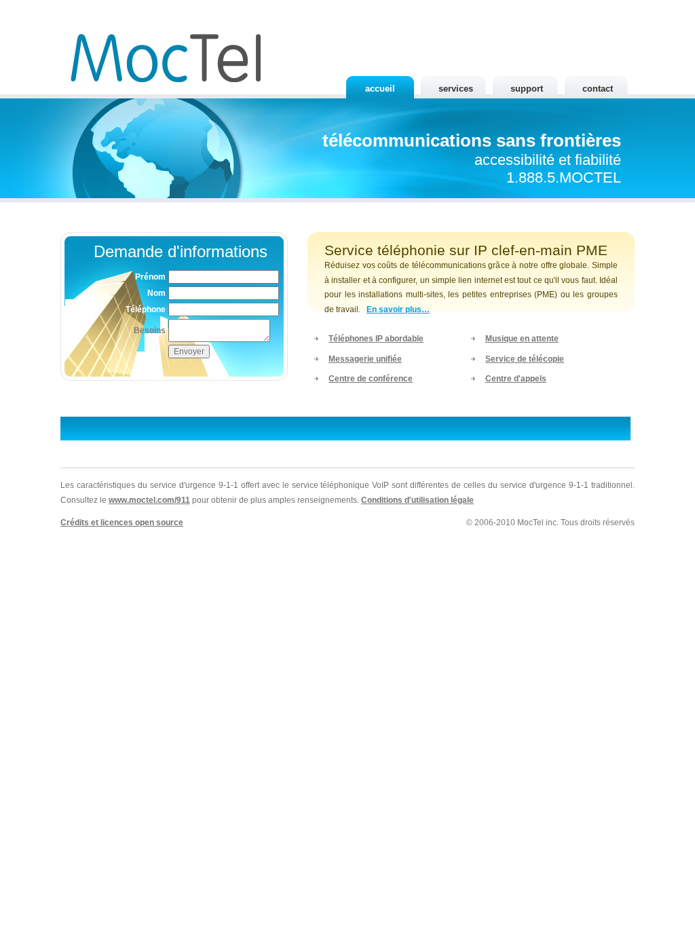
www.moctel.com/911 (149, 500)
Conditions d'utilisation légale (417, 500)
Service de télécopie (524, 359)
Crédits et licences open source (121, 522)
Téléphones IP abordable (376, 338)
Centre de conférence (370, 378)
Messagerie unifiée (365, 359)
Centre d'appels (515, 378)
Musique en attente (522, 338)
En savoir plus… (398, 309)
